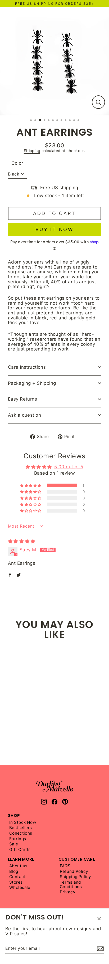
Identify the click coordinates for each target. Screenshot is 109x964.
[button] (31, 485)
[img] (21, 541)
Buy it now (54, 229)
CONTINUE (28, 950)
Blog (13, 871)
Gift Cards (19, 850)
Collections (20, 833)
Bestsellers (20, 828)
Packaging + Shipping (32, 383)
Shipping (32, 150)
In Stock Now (22, 822)
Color (17, 163)
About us (18, 866)
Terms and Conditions (71, 884)
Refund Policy (74, 871)
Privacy (67, 892)
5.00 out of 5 (68, 466)
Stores (16, 882)
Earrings (17, 839)
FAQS (65, 866)
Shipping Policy (75, 877)
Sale (13, 844)
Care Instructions (27, 367)
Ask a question (24, 415)
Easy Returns (22, 399)
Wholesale (19, 887)
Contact (17, 877)
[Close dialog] (100, 907)
